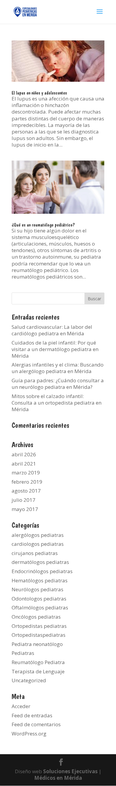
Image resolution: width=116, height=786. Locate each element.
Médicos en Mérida (58, 777)
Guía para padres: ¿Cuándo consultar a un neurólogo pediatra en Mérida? (58, 383)
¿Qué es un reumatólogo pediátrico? (43, 225)
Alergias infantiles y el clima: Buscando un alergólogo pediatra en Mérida (58, 368)
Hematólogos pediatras (40, 580)
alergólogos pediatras (38, 535)
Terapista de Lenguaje (38, 671)
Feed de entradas (32, 715)
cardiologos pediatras (38, 543)
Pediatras (23, 653)
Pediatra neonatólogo (37, 644)
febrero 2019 (27, 481)
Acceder (21, 706)
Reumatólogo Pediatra (38, 662)
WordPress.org (29, 733)
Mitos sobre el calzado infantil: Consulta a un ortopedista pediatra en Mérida (56, 403)
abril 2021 (24, 463)
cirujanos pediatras (35, 553)
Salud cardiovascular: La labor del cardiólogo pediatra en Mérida (52, 330)
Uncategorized (29, 680)
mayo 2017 (25, 509)
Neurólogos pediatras (37, 589)
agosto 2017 (26, 490)
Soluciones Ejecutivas (70, 771)
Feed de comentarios (36, 724)
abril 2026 (24, 454)
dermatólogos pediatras (40, 562)
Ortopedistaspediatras (38, 634)
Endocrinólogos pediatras (42, 571)
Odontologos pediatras (39, 598)
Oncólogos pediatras (36, 616)
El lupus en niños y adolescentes (39, 93)
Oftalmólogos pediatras (40, 607)
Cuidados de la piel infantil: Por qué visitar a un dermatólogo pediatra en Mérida (55, 349)
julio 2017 (23, 499)
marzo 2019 (26, 472)
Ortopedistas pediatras (39, 625)
